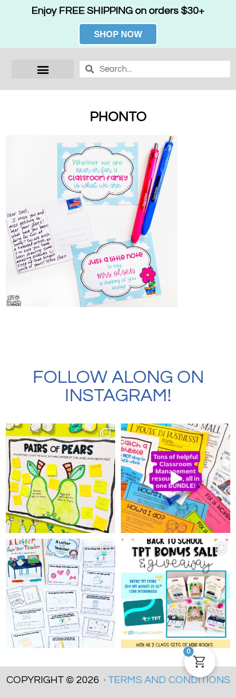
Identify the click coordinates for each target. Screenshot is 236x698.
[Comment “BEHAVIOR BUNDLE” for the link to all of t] (175, 478)
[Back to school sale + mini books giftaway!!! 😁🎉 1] (175, 593)
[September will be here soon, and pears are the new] (60, 478)
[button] (42, 69)
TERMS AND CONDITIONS (169, 680)
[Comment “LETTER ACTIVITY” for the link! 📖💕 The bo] (60, 593)
